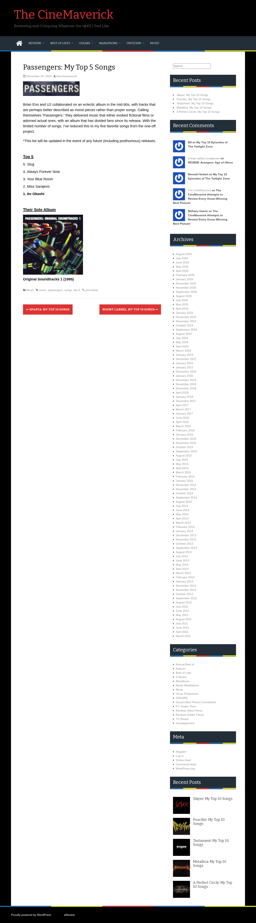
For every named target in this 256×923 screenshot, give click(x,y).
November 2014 (186, 489)
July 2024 (182, 338)
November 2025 (186, 287)
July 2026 (182, 258)
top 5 (77, 290)
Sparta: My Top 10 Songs (49, 309)
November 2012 (186, 589)
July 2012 (182, 606)
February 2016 (185, 430)
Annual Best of (185, 664)
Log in (180, 756)
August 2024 (184, 333)
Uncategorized (185, 723)
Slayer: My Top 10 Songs (192, 95)
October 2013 (184, 543)
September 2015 (186, 451)
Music (154, 43)
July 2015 (182, 459)
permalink (91, 290)
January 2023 (184, 354)
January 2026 (184, 279)
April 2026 (182, 270)
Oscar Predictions (187, 693)
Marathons (108, 43)
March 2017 (183, 409)
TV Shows (182, 719)
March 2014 (183, 522)
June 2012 (182, 610)
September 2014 (186, 497)
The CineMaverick (63, 14)
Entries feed (183, 760)
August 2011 (184, 619)
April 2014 (182, 518)
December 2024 (186, 317)
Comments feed (186, 764)
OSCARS (84, 43)
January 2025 (184, 312)
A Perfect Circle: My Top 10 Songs (198, 111)
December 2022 (186, 359)
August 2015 (184, 455)
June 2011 (182, 627)
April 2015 (182, 468)
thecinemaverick (66, 76)
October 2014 (184, 493)
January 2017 (184, 413)
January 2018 (184, 396)
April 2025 (182, 308)
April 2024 (182, 346)
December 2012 (186, 585)
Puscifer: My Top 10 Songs (193, 99)
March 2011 (183, 636)
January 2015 (184, 480)
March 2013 (183, 573)
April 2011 (182, 631)
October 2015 (184, 447)
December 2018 (186, 388)
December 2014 (186, 484)
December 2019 (186, 380)
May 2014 (182, 514)
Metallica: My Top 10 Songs (194, 107)
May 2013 (182, 564)
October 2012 (184, 594)
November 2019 (186, 384)
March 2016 (183, 426)
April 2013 (182, 568)
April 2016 (182, 422)
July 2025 (182, 300)
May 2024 (182, 342)
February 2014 (185, 526)
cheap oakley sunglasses (204, 158)
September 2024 (186, 329)
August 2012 (184, 602)
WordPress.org (185, 768)
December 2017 (186, 401)
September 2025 (186, 291)
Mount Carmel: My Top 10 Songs (128, 309)
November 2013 (186, 539)
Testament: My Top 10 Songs (195, 103)
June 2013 (182, 560)
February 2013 (185, 577)
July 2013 (182, 556)
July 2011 (182, 623)
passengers (55, 290)
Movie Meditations (187, 685)
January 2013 (184, 581)
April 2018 (182, 392)
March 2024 (183, 350)
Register (181, 751)
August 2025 (184, 296)
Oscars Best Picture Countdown (196, 702)
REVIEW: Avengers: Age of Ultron (210, 162)
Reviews (35, 43)
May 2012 (182, 615)
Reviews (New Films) (189, 710)
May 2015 (182, 463)
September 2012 (186, 598)
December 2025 (186, 283)
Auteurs (181, 668)
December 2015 (186, 438)
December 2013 (186, 535)
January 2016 (184, 434)
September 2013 (186, 547)
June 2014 (182, 510)
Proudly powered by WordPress (31, 914)
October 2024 (184, 325)
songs (68, 290)
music (42, 290)
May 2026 (182, 266)
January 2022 (184, 363)
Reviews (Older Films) (190, 714)
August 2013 (184, 552)
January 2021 (184, 367)
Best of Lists (60, 43)
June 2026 (182, 262)
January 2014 (184, 531)
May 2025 (182, 304)
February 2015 (185, 476)
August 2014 (184, 501)
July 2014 (182, 505)
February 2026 (185, 275)
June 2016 (182, 417)
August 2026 (184, 254)
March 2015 (183, 472)
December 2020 (186, 371)
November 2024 (186, 321)
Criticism (134, 43)
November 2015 (186, 443)
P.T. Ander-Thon (186, 706)
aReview (69, 914)
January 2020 (184, 375)
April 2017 (182, 405)
